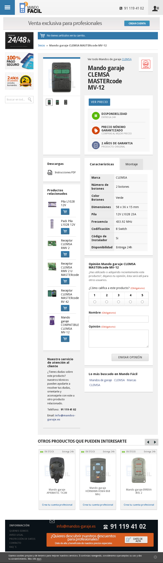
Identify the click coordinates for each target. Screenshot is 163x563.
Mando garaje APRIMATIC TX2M (57, 491)
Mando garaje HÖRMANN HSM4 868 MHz (98, 491)
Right (155, 442)
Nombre (102, 312)
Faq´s (12, 547)
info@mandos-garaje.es (76, 526)
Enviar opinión (130, 357)
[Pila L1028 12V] (52, 204)
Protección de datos (22, 539)
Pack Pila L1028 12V (68, 223)
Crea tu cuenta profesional (57, 504)
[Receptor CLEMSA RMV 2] (52, 243)
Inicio (41, 45)
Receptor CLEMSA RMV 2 (67, 244)
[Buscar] (30, 99)
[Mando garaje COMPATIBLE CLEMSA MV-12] (52, 320)
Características (102, 164)
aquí (39, 559)
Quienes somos (18, 531)
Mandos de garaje (100, 380)
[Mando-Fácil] (31, 7)
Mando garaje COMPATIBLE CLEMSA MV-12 (70, 325)
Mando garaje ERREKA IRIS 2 (139, 491)
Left (148, 442)
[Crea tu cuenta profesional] (81, 23)
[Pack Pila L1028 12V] (52, 224)
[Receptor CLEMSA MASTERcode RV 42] (52, 293)
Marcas (131, 380)
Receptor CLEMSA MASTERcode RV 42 (70, 296)
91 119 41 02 (133, 8)
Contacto (15, 543)
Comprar (65, 212)
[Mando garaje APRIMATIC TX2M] (57, 470)
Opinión (102, 326)
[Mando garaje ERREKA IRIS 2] (139, 470)
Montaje (131, 164)
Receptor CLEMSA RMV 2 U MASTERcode (70, 269)
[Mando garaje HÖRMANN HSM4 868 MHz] (98, 470)
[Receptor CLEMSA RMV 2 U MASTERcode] (52, 266)
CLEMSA (127, 59)
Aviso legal (16, 535)
